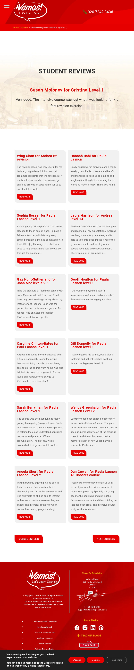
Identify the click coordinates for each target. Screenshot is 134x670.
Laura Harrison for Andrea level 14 (91, 217)
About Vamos (45, 644)
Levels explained (44, 627)
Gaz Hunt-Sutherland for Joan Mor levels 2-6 (36, 281)
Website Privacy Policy (45, 649)
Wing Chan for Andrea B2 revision (37, 157)
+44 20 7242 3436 (92, 607)
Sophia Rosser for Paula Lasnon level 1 (36, 217)
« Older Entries (29, 539)
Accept (77, 659)
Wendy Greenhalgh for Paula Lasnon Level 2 (93, 409)
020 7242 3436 (100, 12)
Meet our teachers (44, 638)
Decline (96, 659)
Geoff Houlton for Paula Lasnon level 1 (90, 281)
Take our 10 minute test (44, 632)
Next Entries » (106, 539)
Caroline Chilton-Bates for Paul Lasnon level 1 (38, 345)
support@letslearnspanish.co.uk (92, 610)
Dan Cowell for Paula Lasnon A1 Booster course (94, 473)
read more (24, 197)
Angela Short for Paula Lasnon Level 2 (35, 473)
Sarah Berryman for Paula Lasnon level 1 (37, 409)
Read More (43, 665)
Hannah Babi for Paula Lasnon (89, 157)
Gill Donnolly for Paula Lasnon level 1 (88, 345)
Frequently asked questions (45, 621)
